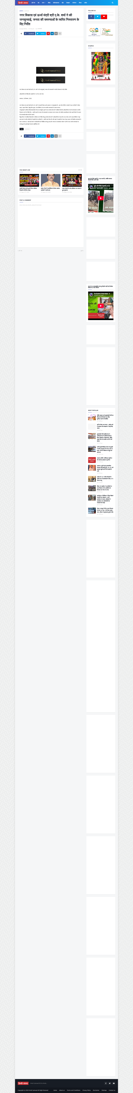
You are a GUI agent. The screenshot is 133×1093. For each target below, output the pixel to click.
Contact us (112, 1090)
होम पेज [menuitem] (33, 3)
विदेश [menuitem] (49, 3)
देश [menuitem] (38, 3)
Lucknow (26, 11)
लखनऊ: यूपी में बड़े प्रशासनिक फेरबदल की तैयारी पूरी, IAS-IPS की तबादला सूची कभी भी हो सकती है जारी (105, 468)
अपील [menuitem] (85, 3)
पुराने (82, 251)
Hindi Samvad (33, 1090)
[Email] (56, 33)
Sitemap (104, 1090)
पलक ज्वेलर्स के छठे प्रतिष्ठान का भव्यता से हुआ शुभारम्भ (71, 189)
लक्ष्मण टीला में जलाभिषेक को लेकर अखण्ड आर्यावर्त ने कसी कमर (50, 189)
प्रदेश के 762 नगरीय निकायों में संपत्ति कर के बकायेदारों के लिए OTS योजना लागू (105, 478)
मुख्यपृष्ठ (21, 11)
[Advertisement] (51, 52)
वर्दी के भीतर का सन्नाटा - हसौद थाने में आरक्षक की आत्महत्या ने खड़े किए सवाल (105, 426)
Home (55, 1090)
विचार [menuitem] (80, 3)
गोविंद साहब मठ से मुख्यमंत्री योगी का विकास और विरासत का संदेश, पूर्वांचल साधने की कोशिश (105, 417)
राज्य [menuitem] (43, 3)
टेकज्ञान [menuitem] (68, 3)
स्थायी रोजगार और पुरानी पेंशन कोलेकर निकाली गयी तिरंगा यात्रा (28, 189)
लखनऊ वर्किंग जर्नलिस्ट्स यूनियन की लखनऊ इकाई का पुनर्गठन (104, 459)
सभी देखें (80, 170)
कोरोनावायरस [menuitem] (56, 3)
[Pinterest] (48, 33)
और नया (20, 251)
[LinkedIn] (52, 33)
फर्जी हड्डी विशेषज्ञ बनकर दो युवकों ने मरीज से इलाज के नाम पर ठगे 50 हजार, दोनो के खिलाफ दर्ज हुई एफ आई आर (105, 449)
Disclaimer (96, 1090)
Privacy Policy (87, 1090)
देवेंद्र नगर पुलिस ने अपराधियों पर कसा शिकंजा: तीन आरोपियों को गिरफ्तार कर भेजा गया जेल (104, 488)
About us (62, 1090)
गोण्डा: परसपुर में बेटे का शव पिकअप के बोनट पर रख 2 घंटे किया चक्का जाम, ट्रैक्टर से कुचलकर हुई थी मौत (105, 510)
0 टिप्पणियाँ (39, 29)
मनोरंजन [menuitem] (74, 3)
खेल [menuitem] (63, 3)
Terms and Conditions (73, 1090)
